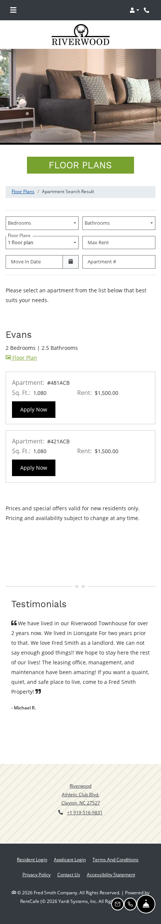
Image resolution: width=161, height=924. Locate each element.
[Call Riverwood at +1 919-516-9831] (147, 10)
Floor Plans (23, 191)
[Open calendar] (71, 262)
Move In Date (26, 261)
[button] (134, 10)
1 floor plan (22, 241)
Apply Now (37, 409)
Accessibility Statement (111, 874)
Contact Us (68, 874)
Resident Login (32, 859)
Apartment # (102, 261)
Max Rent (98, 242)
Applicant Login (70, 859)
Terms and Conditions (115, 859)
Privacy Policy (36, 874)
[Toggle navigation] (13, 10)
